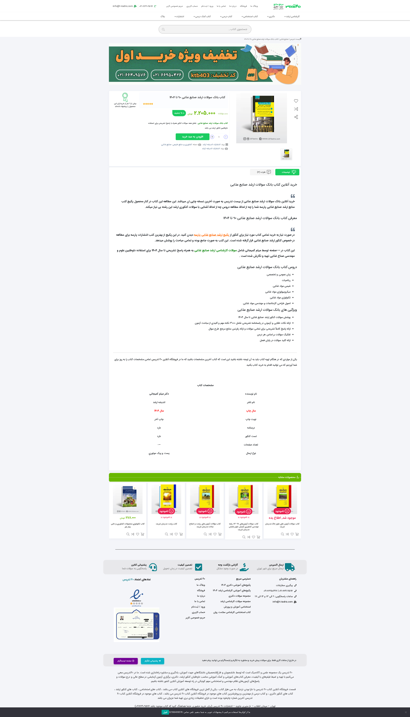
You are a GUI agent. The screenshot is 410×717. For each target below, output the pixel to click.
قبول (165, 712)
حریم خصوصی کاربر (174, 6)
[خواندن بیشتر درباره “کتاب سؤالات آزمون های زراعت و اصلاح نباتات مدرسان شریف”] (219, 534)
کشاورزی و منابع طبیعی (182, 144)
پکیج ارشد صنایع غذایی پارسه (211, 235)
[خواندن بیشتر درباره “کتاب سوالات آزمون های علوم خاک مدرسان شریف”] (297, 534)
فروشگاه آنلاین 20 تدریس (165, 359)
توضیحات (286, 172)
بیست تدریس (295, 39)
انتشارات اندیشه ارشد (211, 144)
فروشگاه (243, 6)
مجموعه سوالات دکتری (240, 596)
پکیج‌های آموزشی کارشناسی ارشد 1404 (232, 590)
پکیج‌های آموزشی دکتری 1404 (236, 585)
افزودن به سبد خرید (192, 137)
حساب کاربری (192, 6)
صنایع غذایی (283, 39)
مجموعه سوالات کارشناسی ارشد (235, 601)
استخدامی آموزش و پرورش (237, 607)
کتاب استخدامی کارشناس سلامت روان (232, 612)
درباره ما (233, 6)
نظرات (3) (261, 172)
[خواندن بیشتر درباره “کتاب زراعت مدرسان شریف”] (181, 534)
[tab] (287, 172)
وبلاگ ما (254, 6)
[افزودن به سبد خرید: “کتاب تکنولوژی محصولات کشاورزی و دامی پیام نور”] (142, 534)
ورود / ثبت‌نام (207, 6)
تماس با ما (221, 6)
